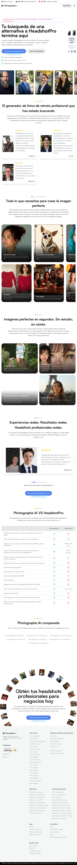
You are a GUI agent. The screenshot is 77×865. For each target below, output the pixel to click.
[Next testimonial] (75, 460)
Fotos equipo (33, 765)
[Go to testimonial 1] (31, 482)
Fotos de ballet (33, 757)
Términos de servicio (35, 829)
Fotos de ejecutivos (35, 759)
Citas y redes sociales (56, 753)
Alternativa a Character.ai (37, 797)
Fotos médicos (33, 770)
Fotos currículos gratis (59, 794)
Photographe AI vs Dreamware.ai (61, 636)
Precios (31, 826)
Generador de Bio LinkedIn (60, 802)
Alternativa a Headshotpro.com (38, 805)
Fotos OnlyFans (34, 778)
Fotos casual (33, 746)
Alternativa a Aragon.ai (36, 792)
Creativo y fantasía (56, 744)
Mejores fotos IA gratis (59, 818)
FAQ (51, 826)
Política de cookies (35, 834)
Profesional (53, 736)
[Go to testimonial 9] (45, 482)
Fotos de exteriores (35, 762)
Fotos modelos (33, 773)
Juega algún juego (35, 851)
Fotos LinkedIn (33, 767)
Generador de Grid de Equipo (61, 808)
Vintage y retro (54, 746)
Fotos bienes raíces (35, 744)
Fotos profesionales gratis (60, 800)
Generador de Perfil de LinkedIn (61, 810)
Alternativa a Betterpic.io (36, 794)
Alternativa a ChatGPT (36, 800)
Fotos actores (33, 738)
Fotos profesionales (35, 781)
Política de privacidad (36, 832)
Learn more (69, 863)
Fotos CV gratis (57, 797)
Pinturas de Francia (35, 853)
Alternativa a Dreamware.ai (37, 802)
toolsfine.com (6, 754)
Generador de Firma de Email (61, 805)
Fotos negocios (34, 775)
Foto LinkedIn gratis (58, 792)
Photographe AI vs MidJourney (37, 636)
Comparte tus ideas (56, 829)
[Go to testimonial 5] (39, 482)
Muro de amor (54, 832)
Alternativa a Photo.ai (35, 813)
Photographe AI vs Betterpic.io (38, 643)
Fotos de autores (34, 754)
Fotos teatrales (33, 783)
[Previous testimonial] (2, 460)
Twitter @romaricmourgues (58, 837)
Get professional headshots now (38, 493)
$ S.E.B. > (32, 848)
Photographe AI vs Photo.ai (16, 639)
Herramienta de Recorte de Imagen (62, 816)
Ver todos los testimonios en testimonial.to (38, 485)
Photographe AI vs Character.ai (60, 639)
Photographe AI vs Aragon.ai (37, 639)
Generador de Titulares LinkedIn (61, 813)
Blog (51, 834)
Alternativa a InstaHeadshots (38, 808)
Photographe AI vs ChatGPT (14, 636)
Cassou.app (33, 845)
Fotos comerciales (34, 749)
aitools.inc (5, 757)
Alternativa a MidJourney (36, 810)
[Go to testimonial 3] (36, 482)
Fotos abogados (34, 736)
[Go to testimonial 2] (33, 482)
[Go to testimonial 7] (42, 482)
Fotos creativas (34, 752)
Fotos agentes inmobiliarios (37, 741)
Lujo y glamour (54, 741)
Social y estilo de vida (56, 738)
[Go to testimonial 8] (44, 482)
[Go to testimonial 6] (41, 482)
